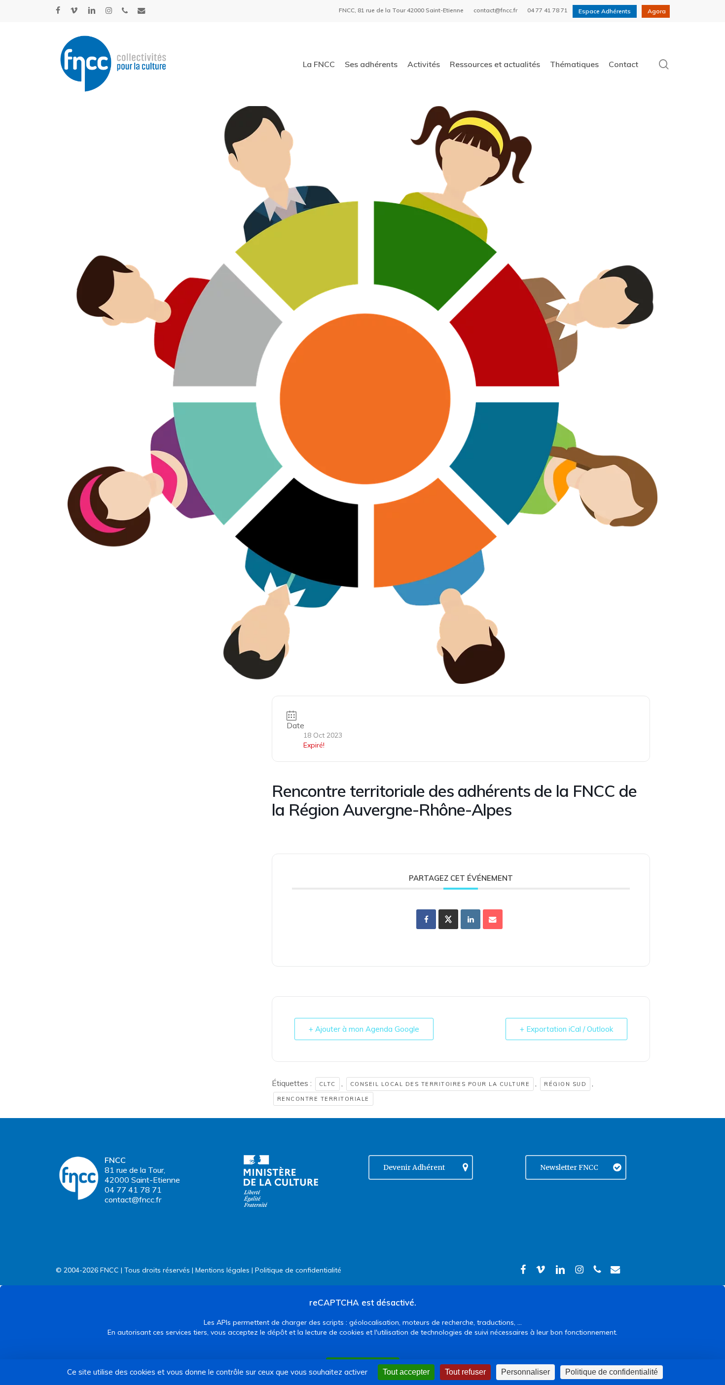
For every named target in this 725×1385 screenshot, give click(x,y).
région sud (565, 1084)
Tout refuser (465, 1372)
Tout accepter (406, 1372)
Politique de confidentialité (298, 1270)
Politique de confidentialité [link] (611, 1372)
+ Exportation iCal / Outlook (566, 1029)
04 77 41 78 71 (133, 1190)
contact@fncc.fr (133, 1199)
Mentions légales (222, 1270)
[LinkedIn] (470, 919)
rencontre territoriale (323, 1098)
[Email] (493, 919)
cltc (327, 1084)
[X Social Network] (448, 919)
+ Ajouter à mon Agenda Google (364, 1029)
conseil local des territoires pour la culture (440, 1084)
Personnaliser (525, 1372)
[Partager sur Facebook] (426, 919)
